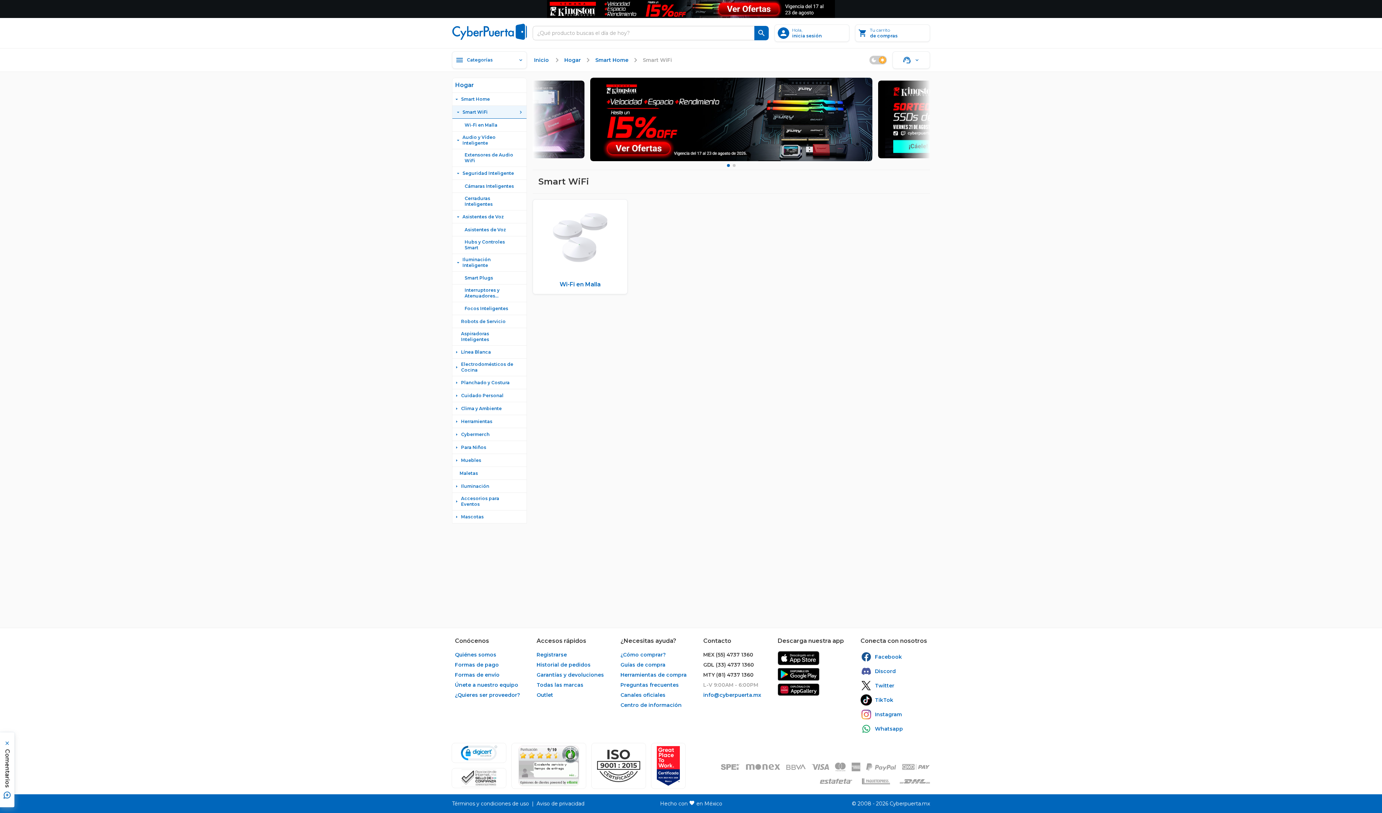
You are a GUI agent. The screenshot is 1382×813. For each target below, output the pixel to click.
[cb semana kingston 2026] (731, 119)
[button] (619, 766)
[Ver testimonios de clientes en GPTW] (668, 766)
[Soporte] (911, 60)
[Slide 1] (728, 165)
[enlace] (798, 658)
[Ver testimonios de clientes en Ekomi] (549, 766)
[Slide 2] (734, 165)
